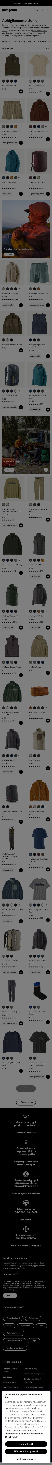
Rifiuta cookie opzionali (26, 1451)
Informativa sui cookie (16, 1433)
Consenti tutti (26, 1444)
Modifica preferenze (26, 1459)
